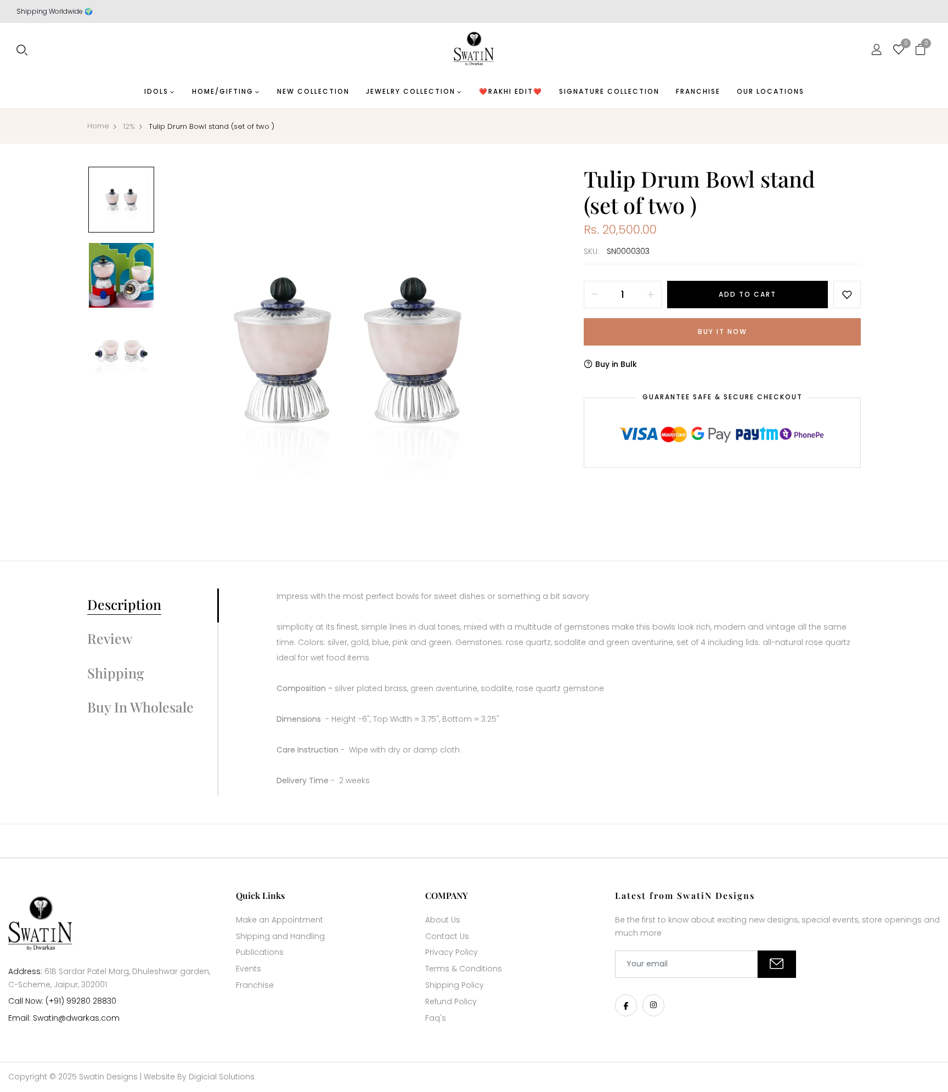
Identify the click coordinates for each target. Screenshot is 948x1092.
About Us (442, 919)
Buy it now (722, 331)
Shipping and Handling (280, 936)
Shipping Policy (454, 985)
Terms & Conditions (463, 968)
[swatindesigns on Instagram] (653, 1005)
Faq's (435, 1017)
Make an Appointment (279, 919)
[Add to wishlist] (847, 294)
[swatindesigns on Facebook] (626, 1005)
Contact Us (447, 936)
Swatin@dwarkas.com (76, 1017)
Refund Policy (451, 1001)
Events (248, 968)
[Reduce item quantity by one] (594, 294)
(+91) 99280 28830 (81, 1000)
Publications (260, 952)
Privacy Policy (451, 952)
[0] (898, 50)
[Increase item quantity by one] (650, 294)
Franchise (255, 985)
